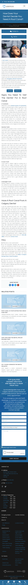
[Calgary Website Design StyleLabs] (21, 571)
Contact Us (15, 31)
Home (4, 24)
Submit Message (14, 458)
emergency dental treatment (14, 78)
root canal (5, 60)
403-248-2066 (11, 1)
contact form (14, 236)
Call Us (15, 36)
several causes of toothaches (18, 105)
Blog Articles (9, 24)
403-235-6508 (9, 483)
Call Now (10, 90)
